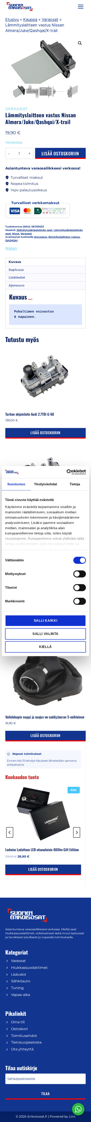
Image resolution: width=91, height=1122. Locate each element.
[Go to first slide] (76, 832)
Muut (15, 233)
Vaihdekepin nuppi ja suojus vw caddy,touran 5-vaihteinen (44, 717)
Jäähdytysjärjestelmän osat (34, 230)
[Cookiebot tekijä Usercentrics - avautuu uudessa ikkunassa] (66, 472)
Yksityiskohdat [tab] (45, 484)
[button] (80, 43)
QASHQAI (11, 240)
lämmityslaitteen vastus (64, 236)
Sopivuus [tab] (16, 270)
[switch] (79, 573)
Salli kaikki (45, 620)
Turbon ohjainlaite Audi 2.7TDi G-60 (29, 414)
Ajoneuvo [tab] (16, 285)
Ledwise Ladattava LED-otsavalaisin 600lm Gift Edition (42, 849)
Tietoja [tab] (75, 484)
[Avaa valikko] (80, 6)
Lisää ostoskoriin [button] (45, 432)
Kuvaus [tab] (15, 262)
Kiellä (45, 647)
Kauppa (30, 19)
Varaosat (50, 19)
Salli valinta (45, 634)
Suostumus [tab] (16, 484)
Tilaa (45, 1093)
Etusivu (12, 19)
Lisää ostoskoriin (60, 153)
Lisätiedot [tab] (17, 277)
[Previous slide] (9, 832)
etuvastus (40, 236)
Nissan (11, 248)
